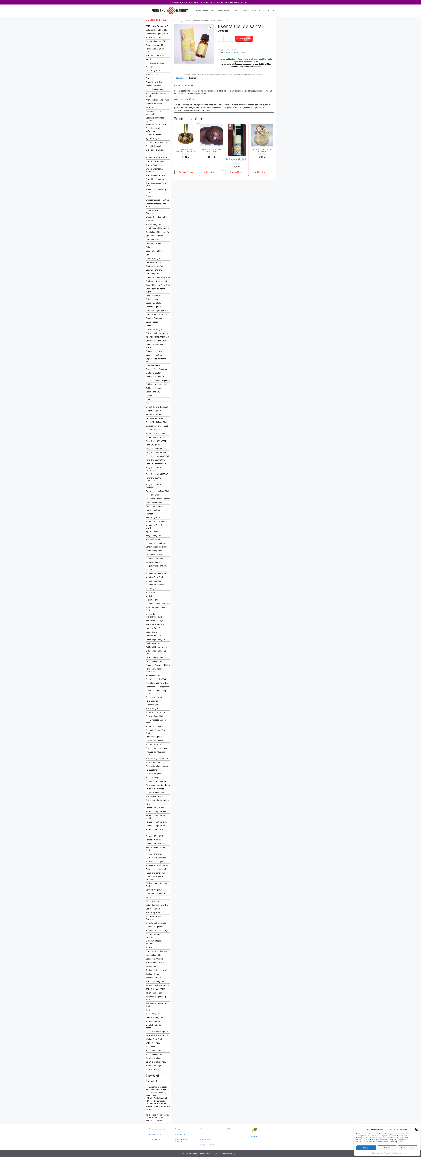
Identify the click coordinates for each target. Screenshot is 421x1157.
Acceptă (366, 1148)
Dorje (148, 399)
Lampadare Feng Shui (155, 543)
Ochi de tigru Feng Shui (156, 639)
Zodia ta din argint (154, 1066)
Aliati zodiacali (152, 74)
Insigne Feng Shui (153, 535)
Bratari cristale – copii (155, 175)
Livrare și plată (179, 1129)
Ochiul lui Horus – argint (156, 647)
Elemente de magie (154, 418)
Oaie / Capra (151, 632)
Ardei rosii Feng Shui (155, 89)
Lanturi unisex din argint (156, 547)
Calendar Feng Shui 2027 (157, 30)
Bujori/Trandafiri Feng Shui (157, 228)
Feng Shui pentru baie (155, 449)
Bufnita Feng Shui (153, 224)
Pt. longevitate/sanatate (156, 781)
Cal (147, 255)
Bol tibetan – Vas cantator (157, 157)
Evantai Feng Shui (153, 430)
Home (198, 10)
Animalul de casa (153, 86)
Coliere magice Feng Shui (157, 333)
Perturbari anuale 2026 (156, 41)
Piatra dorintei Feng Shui (156, 712)
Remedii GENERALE (154, 836)
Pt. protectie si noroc (155, 789)
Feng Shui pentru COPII (156, 464)
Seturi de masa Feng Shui (157, 905)
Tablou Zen (151, 966)
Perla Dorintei (152, 701)
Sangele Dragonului (154, 890)
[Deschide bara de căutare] (273, 10)
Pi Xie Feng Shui (153, 705)
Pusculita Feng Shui (154, 796)
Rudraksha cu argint (154, 861)
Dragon (149, 403)
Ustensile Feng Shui (154, 1017)
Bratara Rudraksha (154, 165)
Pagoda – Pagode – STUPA (158, 665)
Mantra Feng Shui (153, 581)
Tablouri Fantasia (153, 978)
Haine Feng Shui (153, 510)
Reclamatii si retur (180, 1134)
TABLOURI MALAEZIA (155, 989)
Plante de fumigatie (154, 726)
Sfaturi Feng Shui (225, 10)
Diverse (149, 396)
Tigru (148, 1010)
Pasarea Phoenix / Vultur (157, 679)
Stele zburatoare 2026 (156, 45)
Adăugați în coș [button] (186, 172)
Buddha (149, 221)
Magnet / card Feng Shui (156, 566)
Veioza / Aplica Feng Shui (157, 1035)
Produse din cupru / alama (157, 748)
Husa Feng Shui (153, 517)
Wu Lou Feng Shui (154, 1039)
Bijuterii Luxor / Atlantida (156, 142)
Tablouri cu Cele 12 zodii (156, 970)
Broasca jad (151, 196)
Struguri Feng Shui (154, 955)
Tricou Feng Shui (153, 1013)
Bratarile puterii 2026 (155, 55)
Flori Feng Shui (152, 495)
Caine (148, 247)
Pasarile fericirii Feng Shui (157, 683)
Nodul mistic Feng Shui (156, 624)
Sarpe (148, 897)
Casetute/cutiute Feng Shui (158, 277)
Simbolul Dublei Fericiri (156, 923)
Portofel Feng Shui (154, 737)
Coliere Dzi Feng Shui (155, 329)
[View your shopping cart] (269, 10)
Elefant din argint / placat (157, 407)
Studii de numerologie (155, 962)
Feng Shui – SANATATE (156, 441)
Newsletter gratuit (250, 10)
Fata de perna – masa (155, 437)
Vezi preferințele (408, 1148)
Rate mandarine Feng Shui (157, 800)
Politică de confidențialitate (392, 1153)
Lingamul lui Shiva (154, 554)
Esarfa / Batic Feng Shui (156, 422)
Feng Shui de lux (153, 445)
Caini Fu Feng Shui (154, 251)
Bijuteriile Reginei (153, 146)
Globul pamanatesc (154, 506)
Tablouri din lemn (153, 974)
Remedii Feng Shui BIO (156, 811)
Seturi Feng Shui (153, 909)
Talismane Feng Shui (155, 993)
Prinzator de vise (153, 744)
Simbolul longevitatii (154, 927)
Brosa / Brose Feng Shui (156, 217)
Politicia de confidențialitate (157, 1129)
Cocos (148, 326)
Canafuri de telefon (154, 266)
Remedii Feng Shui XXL (156, 826)
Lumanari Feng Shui (154, 558)
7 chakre (149, 67)
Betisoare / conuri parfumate (197, 21)
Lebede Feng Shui (154, 551)
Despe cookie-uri (377, 1153)
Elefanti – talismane (154, 414)
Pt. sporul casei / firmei (156, 793)
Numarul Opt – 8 (153, 628)
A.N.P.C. (227, 1129)
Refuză (387, 1148)
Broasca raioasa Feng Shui (157, 200)
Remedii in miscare (154, 840)
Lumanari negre (153, 562)
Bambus (149, 107)
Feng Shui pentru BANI (156, 452)
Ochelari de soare (153, 636)
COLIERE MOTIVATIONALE (157, 337)
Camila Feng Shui (153, 262)
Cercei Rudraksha (153, 303)
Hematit (149, 514)
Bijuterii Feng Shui (153, 138)
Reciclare (254, 1136)
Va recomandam (153, 1021)
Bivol (148, 154)
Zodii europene (152, 1069)
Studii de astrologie (154, 959)
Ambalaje (150, 78)
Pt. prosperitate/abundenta (158, 785)
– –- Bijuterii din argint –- (157, 63)
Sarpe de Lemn (152, 901)
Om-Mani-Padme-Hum (156, 657)
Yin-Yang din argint (154, 1050)
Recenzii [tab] (192, 78)
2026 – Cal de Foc (154, 37)
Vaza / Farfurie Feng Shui (157, 1031)
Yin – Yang (150, 1047)
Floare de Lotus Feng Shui (157, 491)
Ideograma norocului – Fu (157, 521)
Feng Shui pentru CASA (156, 460)
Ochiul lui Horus (153, 643)
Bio (201, 1134)
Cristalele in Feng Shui (155, 377)
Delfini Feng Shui (153, 392)
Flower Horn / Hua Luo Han (158, 499)
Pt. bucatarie (151, 770)
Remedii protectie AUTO (156, 844)
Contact (262, 10)
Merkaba (150, 596)
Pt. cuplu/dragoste (154, 774)
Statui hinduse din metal (156, 951)
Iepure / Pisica (152, 532)
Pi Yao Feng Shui (153, 708)
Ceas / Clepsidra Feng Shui (158, 285)
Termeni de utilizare (155, 1134)
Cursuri (237, 10)
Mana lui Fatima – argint (156, 573)
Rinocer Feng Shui (154, 854)
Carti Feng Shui (152, 274)
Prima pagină (179, 21)
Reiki (148, 804)
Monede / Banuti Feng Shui (158, 604)
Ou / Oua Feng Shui (154, 661)
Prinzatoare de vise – (155, 741)
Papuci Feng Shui (153, 675)
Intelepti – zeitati (153, 539)
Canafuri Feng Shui (154, 270)
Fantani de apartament (156, 433)
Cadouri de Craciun (154, 236)
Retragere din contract (207, 1145)
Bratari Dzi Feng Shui (155, 179)
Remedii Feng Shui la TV (156, 822)
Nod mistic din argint (155, 620)
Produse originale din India (157, 758)
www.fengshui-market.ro (198, 1154)
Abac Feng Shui (153, 70)
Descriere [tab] (180, 78)
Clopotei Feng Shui (154, 318)
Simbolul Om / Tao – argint (157, 930)
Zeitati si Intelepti (153, 1058)
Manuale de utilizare (155, 585)
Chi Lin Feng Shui (153, 307)
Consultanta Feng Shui (156, 341)
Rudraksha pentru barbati (157, 865)
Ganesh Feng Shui (154, 502)
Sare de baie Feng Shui (156, 894)
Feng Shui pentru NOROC (157, 474)
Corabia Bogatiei (153, 365)
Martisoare (150, 592)
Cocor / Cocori (152, 322)
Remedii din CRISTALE (156, 808)
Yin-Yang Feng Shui (154, 1054)
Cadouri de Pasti (153, 240)
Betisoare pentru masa (156, 124)
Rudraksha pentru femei (156, 873)
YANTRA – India (153, 1043)
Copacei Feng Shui (154, 355)
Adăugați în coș (244, 39)
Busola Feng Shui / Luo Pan (158, 232)
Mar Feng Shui (152, 588)
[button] (417, 1129)
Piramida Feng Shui (154, 716)
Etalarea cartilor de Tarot (157, 426)
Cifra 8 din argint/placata (157, 310)
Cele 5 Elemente (153, 295)
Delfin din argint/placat (156, 384)
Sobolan (149, 947)
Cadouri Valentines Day (156, 243)
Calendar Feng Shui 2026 (157, 34)
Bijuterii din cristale (154, 135)
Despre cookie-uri (154, 1139)
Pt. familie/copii (152, 777)
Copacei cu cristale (154, 351)
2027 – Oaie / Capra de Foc (158, 26)
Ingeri (148, 59)
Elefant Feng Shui (153, 411)
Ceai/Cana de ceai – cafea (157, 281)
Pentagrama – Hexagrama (157, 687)
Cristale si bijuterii (153, 373)
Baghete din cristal (154, 104)
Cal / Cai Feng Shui (154, 258)
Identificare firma (205, 1139)
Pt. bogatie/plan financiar (157, 766)
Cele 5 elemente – (154, 299)
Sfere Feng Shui (153, 912)
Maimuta (149, 569)
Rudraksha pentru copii (156, 869)
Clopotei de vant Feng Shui (157, 314)
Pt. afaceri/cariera (153, 762)
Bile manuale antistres (155, 150)
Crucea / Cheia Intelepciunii (158, 380)
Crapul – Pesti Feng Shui (156, 369)
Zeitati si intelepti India (156, 1062)
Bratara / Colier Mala (155, 161)
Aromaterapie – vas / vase (157, 100)
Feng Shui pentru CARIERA (157, 456)
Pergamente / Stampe (155, 697)
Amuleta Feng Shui (154, 82)
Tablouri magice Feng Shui (157, 985)
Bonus (205, 10)
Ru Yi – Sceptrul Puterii (156, 858)
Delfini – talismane (154, 388)
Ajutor (213, 10)
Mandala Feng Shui (154, 577)
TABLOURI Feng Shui (155, 981)
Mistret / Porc (152, 600)
